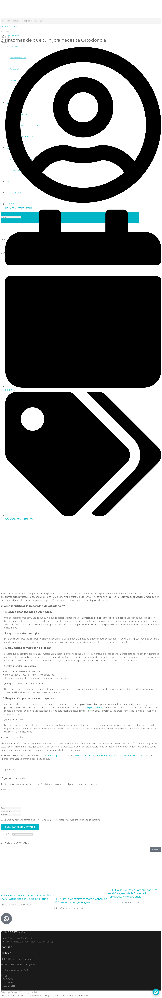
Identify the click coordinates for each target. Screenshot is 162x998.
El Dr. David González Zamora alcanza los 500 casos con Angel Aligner (80, 900)
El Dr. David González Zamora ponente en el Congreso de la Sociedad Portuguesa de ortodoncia (132, 893)
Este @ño (6, 834)
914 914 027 (7, 947)
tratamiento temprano (50, 755)
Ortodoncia (28, 518)
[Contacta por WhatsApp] (156, 992)
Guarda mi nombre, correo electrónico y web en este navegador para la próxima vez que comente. (52, 819)
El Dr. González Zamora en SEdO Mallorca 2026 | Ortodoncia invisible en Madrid (27, 897)
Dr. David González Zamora (131, 755)
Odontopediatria (13, 518)
